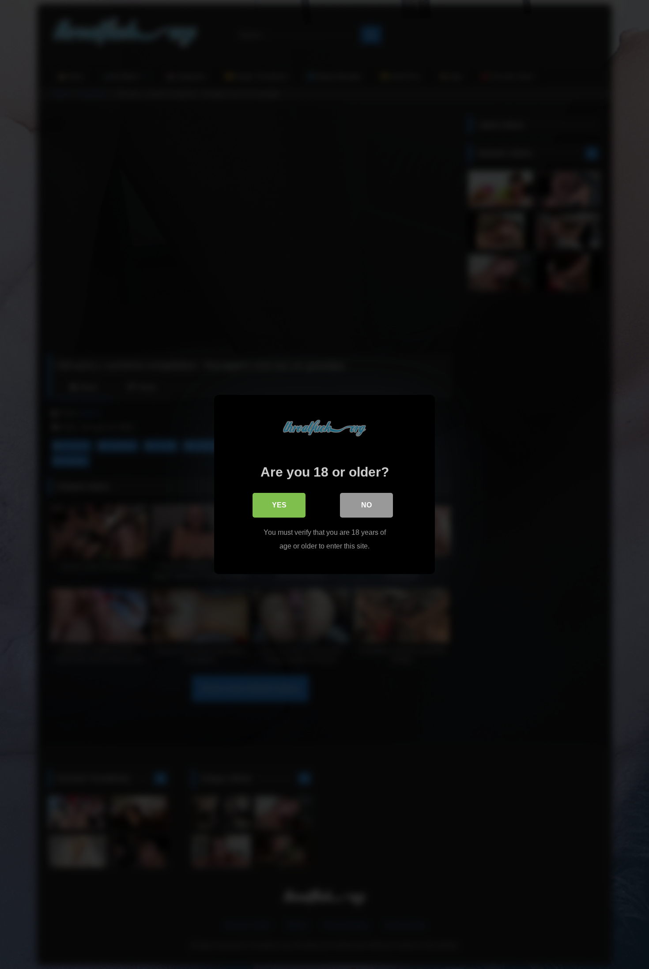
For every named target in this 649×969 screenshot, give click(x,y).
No (366, 505)
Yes (279, 505)
